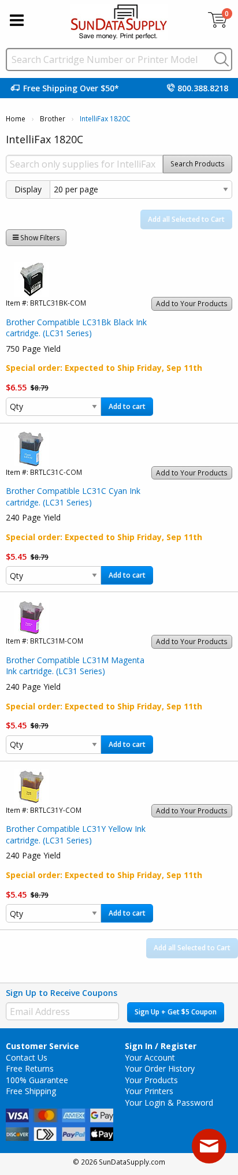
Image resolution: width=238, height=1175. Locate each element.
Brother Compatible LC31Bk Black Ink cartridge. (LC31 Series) (76, 328)
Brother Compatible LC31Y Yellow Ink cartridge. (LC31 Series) (76, 834)
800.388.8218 (202, 88)
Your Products (151, 1079)
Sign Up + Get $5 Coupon (176, 1012)
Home (15, 119)
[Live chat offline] (209, 1146)
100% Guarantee (37, 1079)
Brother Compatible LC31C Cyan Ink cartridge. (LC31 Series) (73, 496)
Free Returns (30, 1068)
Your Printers (149, 1090)
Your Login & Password (169, 1102)
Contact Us (26, 1057)
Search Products (197, 164)
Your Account (150, 1057)
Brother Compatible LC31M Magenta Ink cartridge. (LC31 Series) (75, 666)
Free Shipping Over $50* (71, 88)
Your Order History (160, 1068)
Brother (52, 119)
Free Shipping (31, 1090)
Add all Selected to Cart (186, 219)
